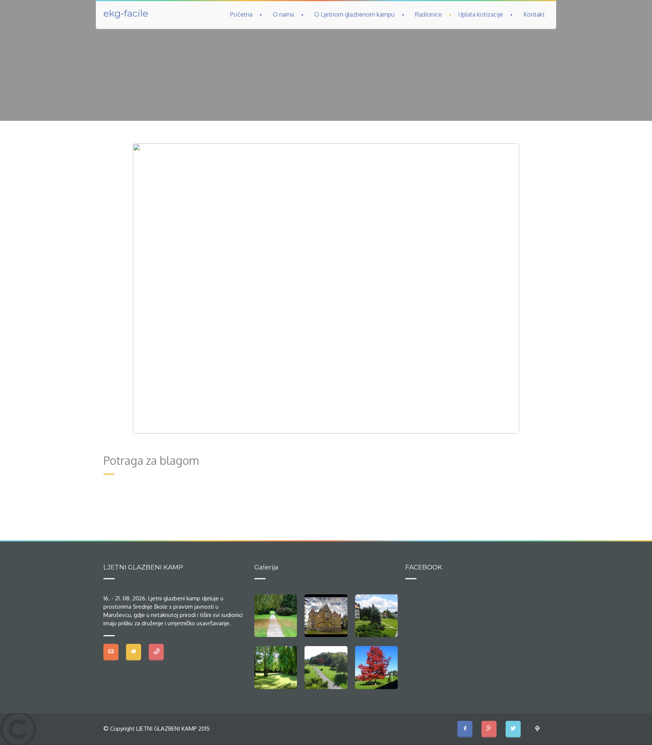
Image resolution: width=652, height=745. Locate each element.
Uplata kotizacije (480, 14)
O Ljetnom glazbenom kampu (354, 14)
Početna (241, 14)
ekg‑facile (125, 13)
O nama (283, 14)
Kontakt (534, 14)
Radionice (428, 14)
